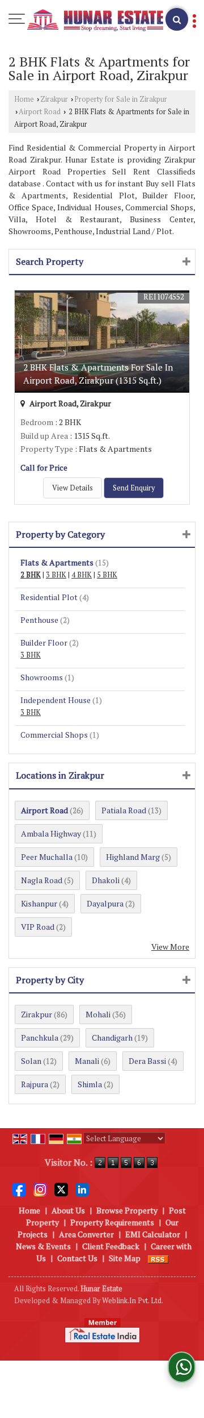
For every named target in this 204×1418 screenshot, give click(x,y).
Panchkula (39, 1037)
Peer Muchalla (47, 856)
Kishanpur (39, 903)
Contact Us (77, 1258)
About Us (68, 1210)
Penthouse (39, 619)
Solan (31, 1060)
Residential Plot (49, 597)
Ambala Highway (51, 833)
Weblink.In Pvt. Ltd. (132, 1300)
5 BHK (107, 575)
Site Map (125, 1258)
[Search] (176, 19)
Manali (87, 1060)
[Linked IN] (82, 1188)
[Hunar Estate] (95, 20)
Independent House (55, 700)
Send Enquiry (134, 488)
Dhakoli (106, 880)
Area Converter (86, 1234)
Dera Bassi (147, 1060)
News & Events (43, 1246)
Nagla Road (41, 880)
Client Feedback (110, 1246)
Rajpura (34, 1084)
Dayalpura (105, 903)
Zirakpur (54, 99)
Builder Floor (43, 642)
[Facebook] (19, 1188)
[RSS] (158, 1258)
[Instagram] (40, 1188)
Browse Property (127, 1210)
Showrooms (41, 677)
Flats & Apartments (57, 562)
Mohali (98, 1014)
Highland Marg (133, 856)
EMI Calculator (152, 1234)
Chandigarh (112, 1037)
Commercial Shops (54, 734)
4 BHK (81, 575)
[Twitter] (61, 1188)
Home (24, 99)
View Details (72, 488)
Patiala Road (123, 810)
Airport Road (40, 112)
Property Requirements (112, 1222)
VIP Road (37, 926)
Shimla (90, 1084)
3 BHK (56, 575)
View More (170, 946)
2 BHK (30, 575)
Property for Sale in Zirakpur (120, 99)
